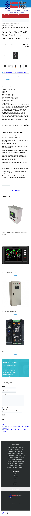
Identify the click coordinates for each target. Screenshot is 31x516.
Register (7, 512)
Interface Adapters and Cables (15, 468)
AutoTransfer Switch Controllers (15, 456)
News (19, 14)
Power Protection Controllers (15, 462)
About (23, 14)
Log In (3, 512)
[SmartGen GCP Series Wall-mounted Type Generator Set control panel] (15, 214)
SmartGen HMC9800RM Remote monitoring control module (15, 272)
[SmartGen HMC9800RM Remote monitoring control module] (15, 255)
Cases (15, 14)
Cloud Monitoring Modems (15, 460)
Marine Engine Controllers (15, 454)
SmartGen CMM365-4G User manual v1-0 (14, 72)
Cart (3, 513)
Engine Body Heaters (15, 466)
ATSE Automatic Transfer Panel (9, 311)
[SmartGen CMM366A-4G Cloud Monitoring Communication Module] (15, 332)
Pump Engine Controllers (15, 450)
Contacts (4, 16)
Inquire (8, 79)
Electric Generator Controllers (15, 448)
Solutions (10, 14)
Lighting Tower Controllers (15, 452)
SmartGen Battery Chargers (15, 464)
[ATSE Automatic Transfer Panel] (15, 293)
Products (4, 14)
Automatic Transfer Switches (15, 458)
